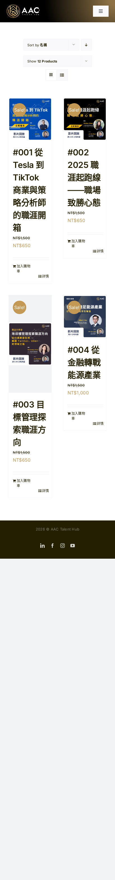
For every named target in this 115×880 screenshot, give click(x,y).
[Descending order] (86, 44)
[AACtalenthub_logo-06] (23, 6)
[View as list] (62, 74)
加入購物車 (23, 268)
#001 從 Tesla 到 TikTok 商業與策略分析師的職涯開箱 (29, 190)
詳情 (45, 276)
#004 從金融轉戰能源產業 (84, 362)
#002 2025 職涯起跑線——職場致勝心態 (84, 177)
